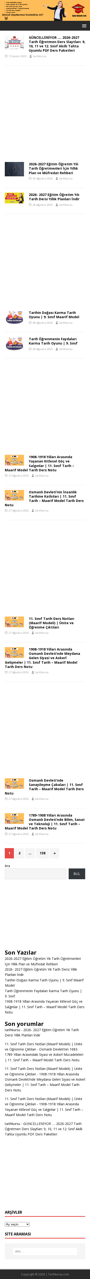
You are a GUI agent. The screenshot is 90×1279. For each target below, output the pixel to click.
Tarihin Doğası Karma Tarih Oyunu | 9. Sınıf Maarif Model (54, 314)
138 (42, 853)
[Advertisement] (45, 115)
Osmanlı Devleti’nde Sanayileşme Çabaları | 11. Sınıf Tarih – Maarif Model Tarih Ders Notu (44, 787)
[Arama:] (45, 1251)
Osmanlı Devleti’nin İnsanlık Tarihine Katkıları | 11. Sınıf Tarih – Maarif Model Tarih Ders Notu (44, 498)
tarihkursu (39, 56)
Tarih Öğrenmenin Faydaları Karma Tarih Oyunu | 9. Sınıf (53, 341)
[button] (83, 25)
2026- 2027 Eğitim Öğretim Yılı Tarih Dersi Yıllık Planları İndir (54, 196)
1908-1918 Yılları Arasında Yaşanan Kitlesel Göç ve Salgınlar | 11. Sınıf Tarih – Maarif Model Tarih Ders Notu (39, 463)
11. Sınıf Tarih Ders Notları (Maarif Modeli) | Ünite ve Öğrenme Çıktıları (51, 622)
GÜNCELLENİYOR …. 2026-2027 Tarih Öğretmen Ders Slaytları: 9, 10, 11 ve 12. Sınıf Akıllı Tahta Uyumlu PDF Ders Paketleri (57, 44)
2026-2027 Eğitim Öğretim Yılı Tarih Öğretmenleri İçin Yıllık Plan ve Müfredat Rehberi (53, 168)
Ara (7, 865)
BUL (76, 873)
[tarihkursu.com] (45, 18)
